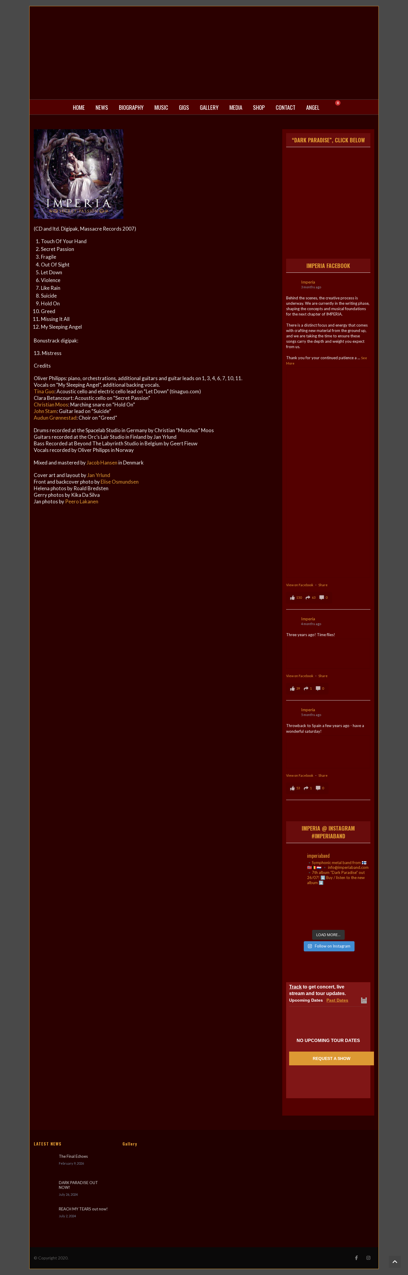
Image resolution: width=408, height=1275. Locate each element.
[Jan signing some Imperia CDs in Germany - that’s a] (299, 917)
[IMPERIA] (204, 53)
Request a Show (331, 1058)
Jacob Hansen (102, 462)
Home (79, 107)
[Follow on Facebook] (356, 1258)
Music (161, 107)
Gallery (209, 107)
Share (323, 585)
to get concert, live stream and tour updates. (317, 990)
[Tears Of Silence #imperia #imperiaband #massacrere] (357, 899)
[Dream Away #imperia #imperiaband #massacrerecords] (357, 917)
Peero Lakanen (81, 501)
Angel (313, 107)
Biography (131, 107)
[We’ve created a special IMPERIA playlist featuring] (328, 899)
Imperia (308, 281)
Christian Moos (51, 404)
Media (235, 107)
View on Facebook (300, 585)
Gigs (184, 107)
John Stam (45, 411)
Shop (259, 107)
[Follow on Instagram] (368, 1258)
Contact (285, 107)
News (102, 107)
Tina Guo (44, 391)
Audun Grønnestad (55, 418)
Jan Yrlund (98, 475)
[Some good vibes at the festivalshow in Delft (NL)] (299, 899)
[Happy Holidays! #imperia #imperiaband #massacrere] (328, 917)
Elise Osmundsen (120, 482)
